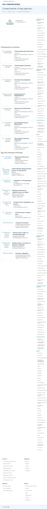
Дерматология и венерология (40, 82)
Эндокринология (40, 115)
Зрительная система (41, 181)
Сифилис (39, 163)
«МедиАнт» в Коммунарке (22, 180)
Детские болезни (41, 84)
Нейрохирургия (40, 37)
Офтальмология (40, 51)
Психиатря (39, 355)
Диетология (39, 136)
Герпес (38, 149)
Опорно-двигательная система (42, 169)
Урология (39, 277)
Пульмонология (40, 108)
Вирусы (39, 191)
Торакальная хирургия (42, 56)
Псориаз (39, 161)
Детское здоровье (41, 205)
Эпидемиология (40, 117)
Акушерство (39, 25)
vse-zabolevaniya (11, 4)
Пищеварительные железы (41, 211)
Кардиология (40, 96)
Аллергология (40, 72)
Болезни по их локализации (40, 228)
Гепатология (40, 79)
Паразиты (39, 198)
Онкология (39, 42)
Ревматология (40, 110)
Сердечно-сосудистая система (42, 186)
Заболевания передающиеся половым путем (40, 144)
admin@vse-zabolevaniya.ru (8, 1)
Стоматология (40, 437)
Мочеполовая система (40, 189)
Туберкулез (39, 201)
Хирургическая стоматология (40, 132)
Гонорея (39, 152)
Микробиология (40, 147)
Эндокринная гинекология (40, 66)
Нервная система (41, 171)
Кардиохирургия (40, 35)
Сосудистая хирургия (41, 270)
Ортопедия (39, 263)
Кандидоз (39, 156)
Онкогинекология (41, 256)
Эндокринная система (42, 183)
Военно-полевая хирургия (40, 28)
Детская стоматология (40, 123)
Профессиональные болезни (41, 106)
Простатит (39, 159)
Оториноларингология (42, 49)
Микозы (39, 196)
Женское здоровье (41, 203)
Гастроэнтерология (41, 291)
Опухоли (39, 430)
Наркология (39, 98)
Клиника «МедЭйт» (22, 253)
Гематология (40, 77)
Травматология (40, 58)
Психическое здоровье (40, 208)
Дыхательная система (42, 173)
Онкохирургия (40, 44)
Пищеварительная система (41, 179)
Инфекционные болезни (40, 94)
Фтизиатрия (39, 113)
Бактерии (39, 194)
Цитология (39, 233)
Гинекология (40, 30)
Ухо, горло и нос (40, 216)
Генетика (39, 223)
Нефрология (40, 103)
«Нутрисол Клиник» (22, 223)
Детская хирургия (41, 249)
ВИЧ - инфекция (40, 166)
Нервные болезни (41, 317)
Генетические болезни (42, 141)
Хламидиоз (39, 154)
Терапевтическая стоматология (41, 129)
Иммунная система (41, 392)
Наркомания (40, 225)
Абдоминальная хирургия (40, 23)
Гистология (39, 447)
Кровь (38, 218)
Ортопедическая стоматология (40, 126)
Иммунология (40, 307)
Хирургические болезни (40, 63)
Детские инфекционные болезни (40, 88)
